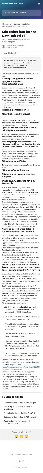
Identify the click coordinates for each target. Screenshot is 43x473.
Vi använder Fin (22, 467)
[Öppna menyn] (39, 3)
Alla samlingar (7, 24)
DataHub (17, 24)
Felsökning (26, 24)
